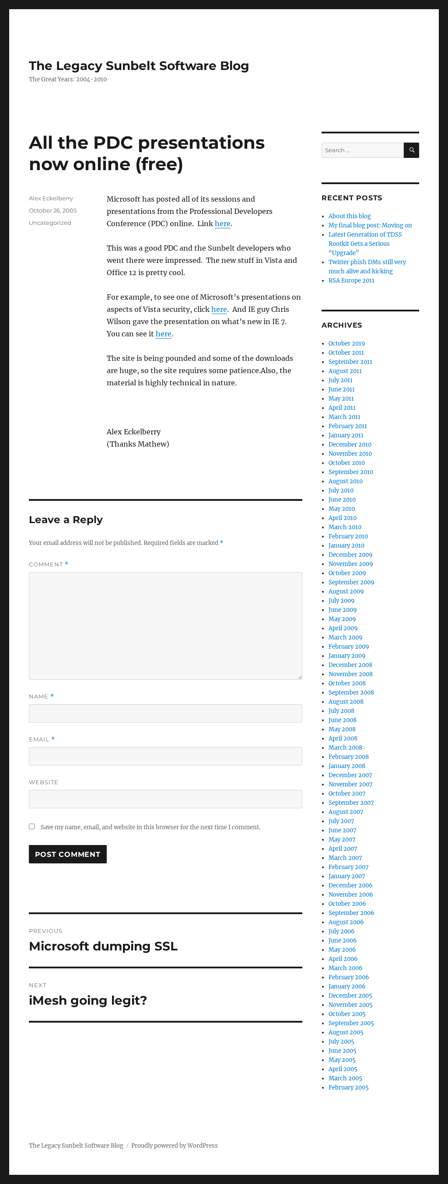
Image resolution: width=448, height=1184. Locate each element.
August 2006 (346, 922)
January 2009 (347, 656)
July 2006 (342, 931)
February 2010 (348, 536)
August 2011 (345, 371)
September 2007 (351, 803)
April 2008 (343, 738)
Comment (49, 564)
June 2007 (343, 830)
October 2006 (347, 904)
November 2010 (350, 454)
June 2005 (343, 1051)
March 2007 (345, 858)
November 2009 (351, 564)
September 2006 (351, 913)
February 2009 (349, 646)
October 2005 (347, 1014)
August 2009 (346, 591)
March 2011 (344, 417)
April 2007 (343, 848)
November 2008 (351, 674)
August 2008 (346, 702)
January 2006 (347, 986)
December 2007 (350, 775)
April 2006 (343, 959)
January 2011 (346, 435)
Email (42, 739)
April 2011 (342, 408)
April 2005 (343, 1069)
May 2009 (342, 619)
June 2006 (343, 940)
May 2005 (342, 1060)
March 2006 (346, 968)
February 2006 (349, 977)
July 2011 (341, 380)
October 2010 (347, 463)
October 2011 (346, 352)
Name (41, 696)
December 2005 (350, 995)
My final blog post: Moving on (370, 225)
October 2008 (347, 683)
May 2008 (342, 729)
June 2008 (343, 720)
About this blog (350, 216)
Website (44, 782)
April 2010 (343, 518)
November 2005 (351, 1005)
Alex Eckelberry (51, 198)
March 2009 (346, 637)
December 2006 (351, 885)
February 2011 (348, 426)
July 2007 (341, 821)
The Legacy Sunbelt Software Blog (139, 65)
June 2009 (343, 610)
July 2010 (341, 490)
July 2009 (342, 600)
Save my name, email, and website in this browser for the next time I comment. (150, 827)
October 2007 (347, 793)
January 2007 (347, 876)
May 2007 (342, 839)
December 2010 (350, 444)
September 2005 (351, 1023)
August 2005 (346, 1032)
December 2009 (351, 555)
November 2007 (351, 784)
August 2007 (346, 812)
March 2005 (345, 1078)
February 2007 (349, 867)
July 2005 (341, 1041)
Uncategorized (50, 222)
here (223, 223)
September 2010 (351, 472)
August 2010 (346, 481)
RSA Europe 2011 (351, 280)
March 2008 (345, 747)
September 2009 (351, 582)
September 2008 (351, 692)
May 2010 (342, 509)
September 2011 (350, 362)
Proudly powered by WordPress (174, 1145)
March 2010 (345, 527)
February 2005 (349, 1087)
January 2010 (346, 545)
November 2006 (351, 894)
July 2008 (341, 711)
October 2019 (347, 343)
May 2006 (342, 949)
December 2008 (350, 665)
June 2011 (342, 389)
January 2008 (347, 766)
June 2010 (342, 499)
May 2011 (341, 398)
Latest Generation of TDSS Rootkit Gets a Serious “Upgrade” (365, 244)
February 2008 (349, 757)
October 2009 (347, 573)
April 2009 (343, 628)
